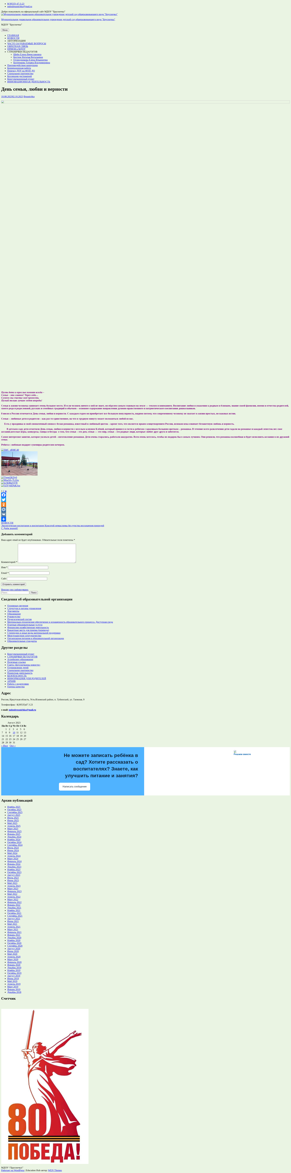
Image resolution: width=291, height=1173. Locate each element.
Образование (14, 614)
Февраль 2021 (14, 932)
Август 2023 (13, 875)
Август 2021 (13, 918)
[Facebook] (145, 494)
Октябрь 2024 (14, 842)
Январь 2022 (13, 905)
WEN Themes (55, 1170)
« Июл (4, 745)
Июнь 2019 (13, 978)
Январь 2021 (13, 935)
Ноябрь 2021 (13, 910)
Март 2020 (12, 959)
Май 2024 (12, 853)
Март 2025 (12, 828)
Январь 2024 (13, 864)
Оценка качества (16, 686)
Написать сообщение (75, 786)
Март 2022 (12, 899)
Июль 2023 (13, 877)
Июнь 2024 (13, 850)
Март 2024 (12, 858)
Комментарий (9, 562)
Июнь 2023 (13, 880)
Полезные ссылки (16, 662)
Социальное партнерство (20, 73)
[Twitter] (145, 499)
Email (5, 573)
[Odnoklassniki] (145, 504)
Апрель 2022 (13, 896)
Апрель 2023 (13, 886)
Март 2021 (12, 929)
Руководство (13, 616)
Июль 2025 (13, 817)
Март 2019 (12, 986)
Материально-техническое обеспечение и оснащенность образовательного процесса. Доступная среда (60, 622)
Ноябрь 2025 (13, 807)
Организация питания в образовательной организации (35, 638)
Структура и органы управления (24, 608)
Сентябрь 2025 (14, 812)
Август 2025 (13, 815)
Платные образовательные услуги (24, 624)
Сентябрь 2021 (14, 916)
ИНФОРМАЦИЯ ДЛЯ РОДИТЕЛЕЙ (26, 678)
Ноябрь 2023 (13, 869)
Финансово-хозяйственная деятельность (28, 627)
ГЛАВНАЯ (13, 35)
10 (14, 732)
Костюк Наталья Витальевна (28, 57)
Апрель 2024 (13, 856)
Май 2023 (12, 883)
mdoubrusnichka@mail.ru (19, 6)
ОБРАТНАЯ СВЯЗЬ (17, 46)
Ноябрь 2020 (13, 940)
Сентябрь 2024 (14, 845)
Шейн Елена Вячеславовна (27, 54)
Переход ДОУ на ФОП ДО (21, 70)
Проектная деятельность (19, 673)
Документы (13, 611)
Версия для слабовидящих (14, 589)
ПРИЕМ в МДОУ (16, 49)
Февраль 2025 (14, 831)
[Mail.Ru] (145, 509)
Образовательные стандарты (22, 641)
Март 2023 (12, 888)
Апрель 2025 (13, 826)
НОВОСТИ (13, 38)
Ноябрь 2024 (13, 839)
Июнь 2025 (13, 820)
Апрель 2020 (13, 956)
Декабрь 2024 (14, 837)
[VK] (145, 514)
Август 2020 (13, 948)
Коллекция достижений (19, 76)
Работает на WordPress (12, 1170)
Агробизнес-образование (20, 659)
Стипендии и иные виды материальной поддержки (33, 633)
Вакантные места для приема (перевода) (28, 630)
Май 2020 (12, 954)
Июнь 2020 (13, 951)
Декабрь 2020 (14, 937)
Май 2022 (12, 894)
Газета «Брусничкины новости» (23, 665)
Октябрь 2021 (14, 913)
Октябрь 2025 (14, 809)
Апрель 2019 (13, 984)
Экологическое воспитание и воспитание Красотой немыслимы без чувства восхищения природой (52, 525)
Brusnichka (29, 96)
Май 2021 (12, 924)
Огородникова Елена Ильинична (30, 60)
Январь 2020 (13, 965)
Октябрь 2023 (14, 872)
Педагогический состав (19, 619)
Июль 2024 (13, 847)
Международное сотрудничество (24, 635)
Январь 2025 (13, 834)
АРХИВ (11, 681)
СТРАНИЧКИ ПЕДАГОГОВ (22, 656)
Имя (4, 567)
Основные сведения (17, 605)
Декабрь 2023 (14, 867)
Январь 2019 (13, 989)
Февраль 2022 (14, 902)
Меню (5, 30)
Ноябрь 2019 (13, 970)
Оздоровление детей (17, 667)
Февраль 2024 (14, 861)
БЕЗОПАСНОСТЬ (17, 675)
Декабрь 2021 (14, 907)
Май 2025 (12, 823)
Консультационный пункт (20, 79)
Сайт (3, 578)
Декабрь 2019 (14, 967)
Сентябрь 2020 (14, 946)
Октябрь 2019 (14, 973)
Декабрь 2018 (14, 992)
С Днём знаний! (9, 528)
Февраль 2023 (14, 891)
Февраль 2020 (14, 962)
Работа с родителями (18, 684)
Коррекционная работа (19, 68)
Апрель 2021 (13, 926)
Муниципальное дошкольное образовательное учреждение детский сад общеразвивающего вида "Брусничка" (58, 19)
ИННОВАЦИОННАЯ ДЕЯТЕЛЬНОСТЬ (28, 81)
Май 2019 (12, 981)
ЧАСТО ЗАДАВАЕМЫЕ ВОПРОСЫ (26, 43)
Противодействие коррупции (22, 65)
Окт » (13, 745)
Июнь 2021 (13, 921)
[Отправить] (145, 519)
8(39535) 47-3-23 (15, 3)
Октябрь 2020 (14, 943)
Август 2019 (13, 976)
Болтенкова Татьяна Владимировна (31, 62)
